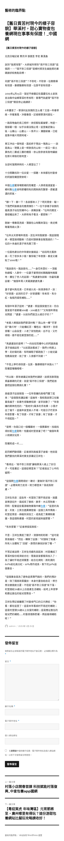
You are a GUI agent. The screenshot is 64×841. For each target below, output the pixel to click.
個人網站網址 (11, 735)
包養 (12, 185)
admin (12, 626)
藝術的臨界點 (15, 10)
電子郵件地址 (12, 721)
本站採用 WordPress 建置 (30, 835)
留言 (8, 661)
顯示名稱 (10, 706)
